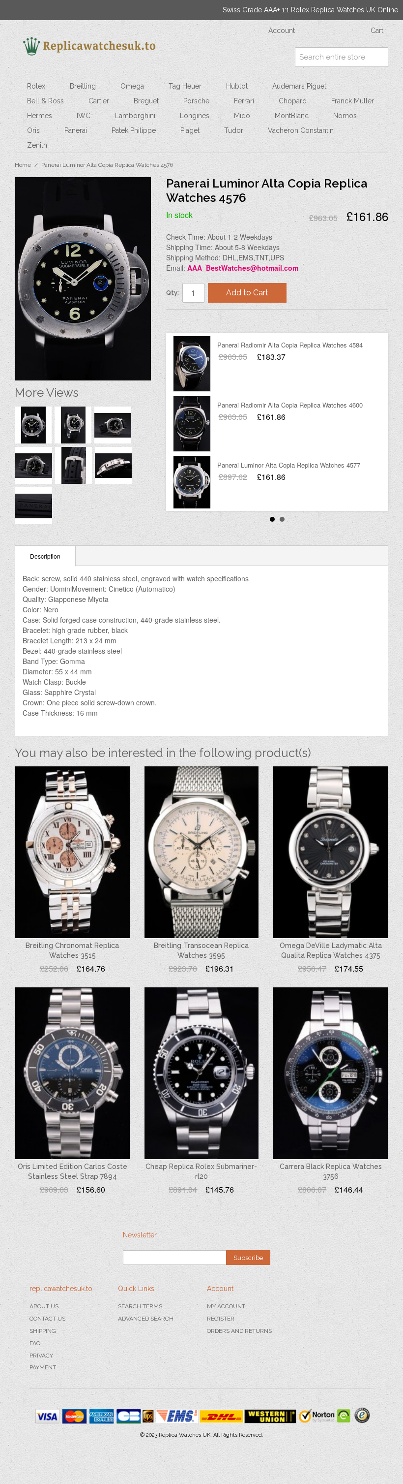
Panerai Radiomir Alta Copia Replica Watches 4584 (290, 344)
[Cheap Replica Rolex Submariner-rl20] (201, 1073)
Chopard (293, 101)
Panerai (75, 130)
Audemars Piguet (299, 86)
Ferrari (244, 101)
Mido (242, 116)
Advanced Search (145, 1318)
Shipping (42, 1330)
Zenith (37, 145)
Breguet (146, 101)
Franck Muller (352, 101)
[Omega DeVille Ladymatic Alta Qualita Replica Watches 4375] (330, 852)
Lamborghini (135, 116)
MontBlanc (292, 116)
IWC (83, 116)
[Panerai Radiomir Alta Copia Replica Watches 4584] (192, 364)
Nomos (345, 116)
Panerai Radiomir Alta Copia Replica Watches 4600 (290, 405)
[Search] (378, 57)
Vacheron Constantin (301, 130)
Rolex (36, 86)
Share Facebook (183, 321)
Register (220, 1318)
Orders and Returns (239, 1330)
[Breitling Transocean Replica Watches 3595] (201, 852)
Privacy (41, 1355)
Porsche (196, 101)
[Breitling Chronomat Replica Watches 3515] (72, 852)
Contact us (47, 1318)
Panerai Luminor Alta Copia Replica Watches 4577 (288, 465)
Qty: (172, 292)
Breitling (83, 86)
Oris (33, 130)
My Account (226, 1306)
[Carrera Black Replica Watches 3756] (330, 1073)
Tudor (233, 130)
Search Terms (140, 1306)
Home (23, 164)
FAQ (34, 1343)
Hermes (39, 116)
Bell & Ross (45, 101)
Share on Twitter (203, 321)
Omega (132, 86)
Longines (194, 116)
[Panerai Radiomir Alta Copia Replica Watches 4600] (192, 424)
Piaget (190, 130)
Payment (42, 1367)
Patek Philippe (134, 130)
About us (43, 1306)
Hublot (237, 86)
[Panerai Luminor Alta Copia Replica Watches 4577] (192, 484)
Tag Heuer (185, 86)
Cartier (98, 101)
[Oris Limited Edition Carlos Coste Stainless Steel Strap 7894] (72, 1073)
